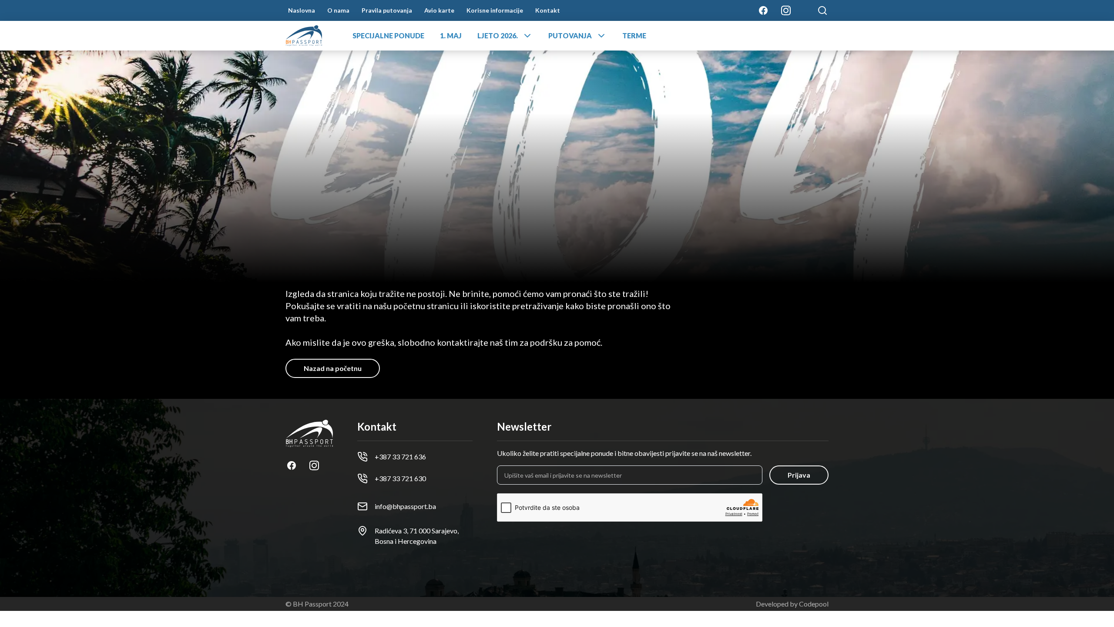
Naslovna (301, 10)
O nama (338, 10)
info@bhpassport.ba (405, 506)
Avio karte (439, 10)
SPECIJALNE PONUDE (388, 35)
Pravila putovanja (387, 10)
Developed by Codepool (792, 604)
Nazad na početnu (333, 368)
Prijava (799, 475)
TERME (634, 35)
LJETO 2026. (497, 35)
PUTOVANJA (570, 35)
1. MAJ (451, 35)
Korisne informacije (494, 10)
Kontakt (547, 10)
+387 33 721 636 (400, 456)
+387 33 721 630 (400, 478)
